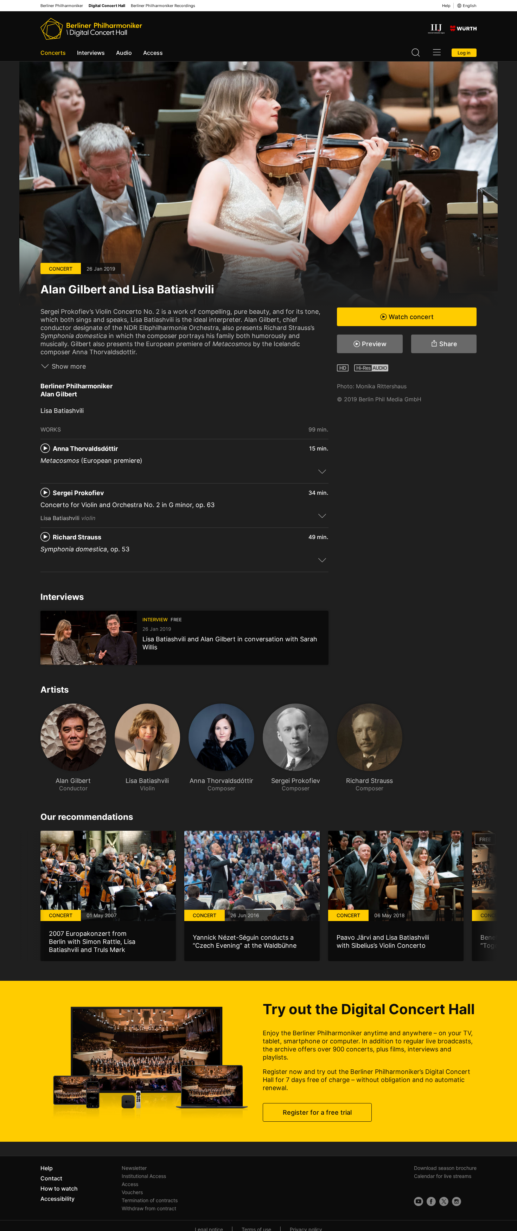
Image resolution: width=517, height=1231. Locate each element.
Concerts (53, 52)
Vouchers (132, 1192)
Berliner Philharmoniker (61, 6)
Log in (464, 53)
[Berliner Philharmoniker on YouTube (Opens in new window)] (418, 1201)
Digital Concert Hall (107, 6)
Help (446, 6)
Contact (51, 1178)
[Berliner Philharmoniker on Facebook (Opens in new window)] (431, 1201)
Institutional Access (144, 1176)
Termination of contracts (150, 1200)
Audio (124, 52)
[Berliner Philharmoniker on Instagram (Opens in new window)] (456, 1201)
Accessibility (57, 1198)
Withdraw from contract (149, 1208)
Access (153, 52)
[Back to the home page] (91, 29)
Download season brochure (445, 1168)
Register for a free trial (317, 1112)
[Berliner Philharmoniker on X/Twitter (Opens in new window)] (443, 1201)
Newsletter (134, 1168)
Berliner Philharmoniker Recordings (163, 6)
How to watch (59, 1188)
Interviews (91, 52)
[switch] (322, 471)
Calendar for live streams (442, 1176)
